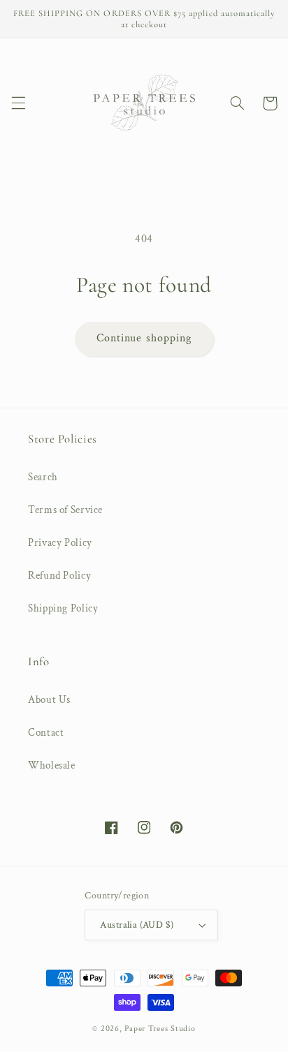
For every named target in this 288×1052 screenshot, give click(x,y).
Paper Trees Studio (159, 1028)
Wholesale (51, 765)
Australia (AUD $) (136, 925)
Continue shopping (144, 338)
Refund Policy (59, 575)
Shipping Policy (63, 608)
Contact (46, 732)
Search (43, 477)
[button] (18, 103)
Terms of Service (65, 510)
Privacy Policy (60, 542)
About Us (49, 699)
